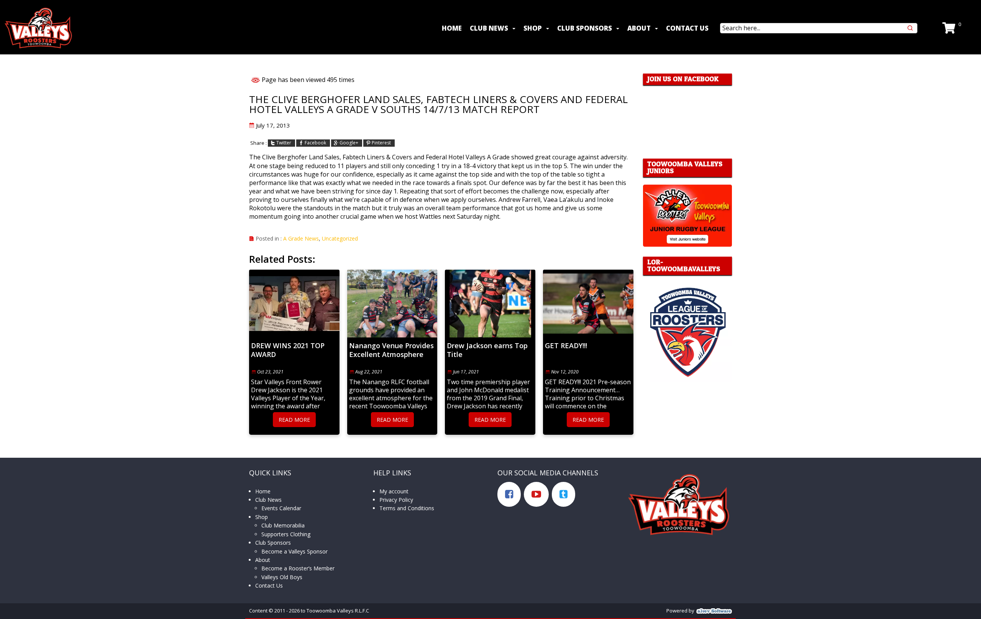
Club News (489, 28)
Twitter (283, 143)
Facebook (315, 143)
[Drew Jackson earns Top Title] (490, 303)
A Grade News (301, 238)
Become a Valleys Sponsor (294, 551)
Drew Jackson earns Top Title (487, 350)
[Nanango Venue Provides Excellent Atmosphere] (392, 303)
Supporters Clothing (285, 534)
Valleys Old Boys (281, 577)
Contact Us (687, 28)
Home (452, 28)
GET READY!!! (566, 345)
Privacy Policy (396, 499)
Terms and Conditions (406, 508)
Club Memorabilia (283, 525)
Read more (294, 419)
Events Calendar (281, 508)
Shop (532, 28)
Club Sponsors (584, 28)
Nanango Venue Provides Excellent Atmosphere (391, 350)
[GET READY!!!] (588, 303)
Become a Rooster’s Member (298, 568)
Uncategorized (340, 238)
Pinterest (381, 143)
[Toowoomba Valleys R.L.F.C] (38, 28)
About (639, 28)
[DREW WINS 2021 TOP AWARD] (294, 303)
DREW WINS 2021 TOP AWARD (288, 350)
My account (393, 491)
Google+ (349, 143)
